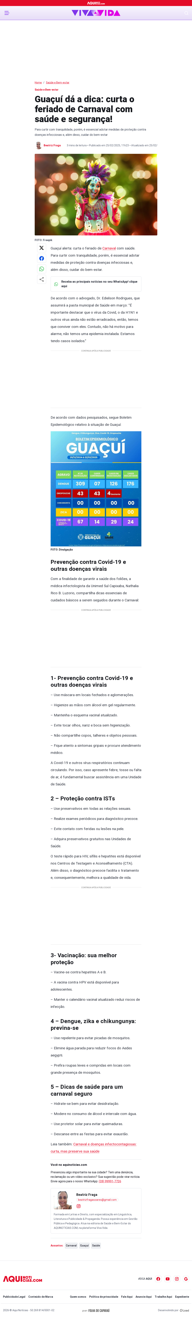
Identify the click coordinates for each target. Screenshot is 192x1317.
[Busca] (186, 13)
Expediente (182, 1296)
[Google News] (186, 1279)
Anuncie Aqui (144, 1296)
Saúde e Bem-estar (57, 82)
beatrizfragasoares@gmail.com (97, 1199)
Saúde (96, 1245)
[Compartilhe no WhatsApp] (41, 268)
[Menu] (7, 13)
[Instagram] (177, 1279)
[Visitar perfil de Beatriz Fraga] (63, 1200)
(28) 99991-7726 (110, 1181)
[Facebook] (158, 1279)
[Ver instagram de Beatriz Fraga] (78, 1206)
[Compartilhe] (41, 279)
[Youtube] (167, 1279)
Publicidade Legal (14, 1296)
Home (38, 82)
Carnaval (109, 248)
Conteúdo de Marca (40, 1296)
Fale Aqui (127, 1296)
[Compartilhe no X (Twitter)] (41, 247)
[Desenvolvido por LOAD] (184, 1310)
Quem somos (78, 1296)
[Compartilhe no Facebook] (41, 258)
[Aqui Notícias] (96, 3)
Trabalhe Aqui (163, 1296)
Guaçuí (84, 1245)
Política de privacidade (103, 1296)
